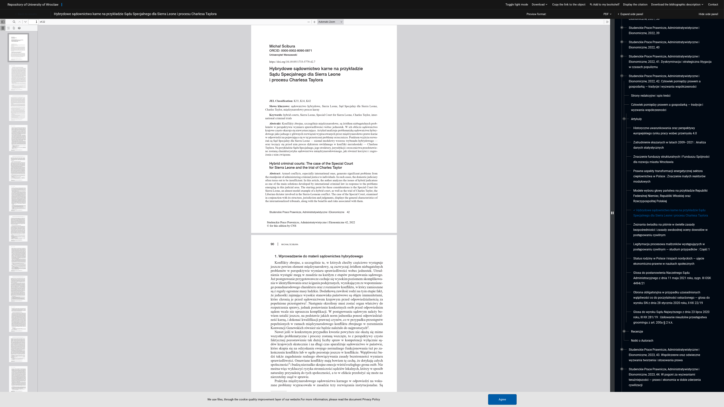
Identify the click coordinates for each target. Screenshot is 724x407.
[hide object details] (612, 213)
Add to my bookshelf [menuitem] (606, 4)
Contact (713, 4)
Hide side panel (708, 14)
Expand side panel (631, 14)
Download (538, 4)
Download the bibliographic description (675, 4)
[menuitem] (671, 30)
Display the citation (635, 4)
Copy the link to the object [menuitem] (568, 4)
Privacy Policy (371, 399)
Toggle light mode (516, 4)
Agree (502, 399)
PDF (606, 14)
